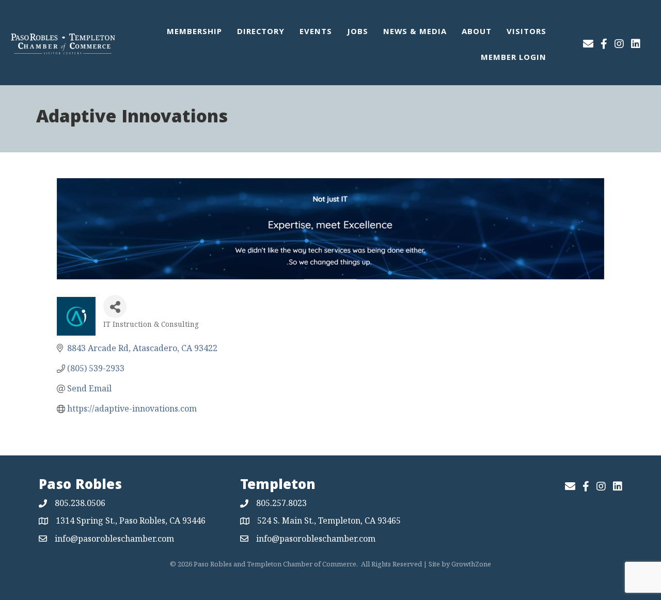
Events (316, 32)
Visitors (526, 32)
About (477, 32)
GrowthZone (471, 564)
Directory (261, 32)
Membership (194, 32)
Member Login (513, 58)
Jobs (357, 32)
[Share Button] (115, 306)
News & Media (415, 32)
